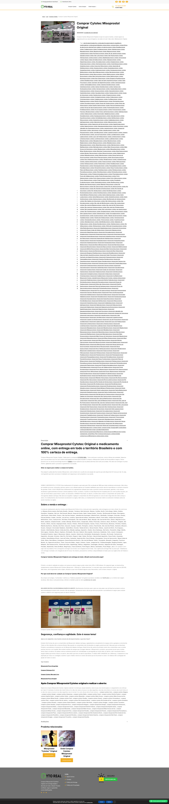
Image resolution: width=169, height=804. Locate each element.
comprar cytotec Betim (107, 76)
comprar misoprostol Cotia (100, 274)
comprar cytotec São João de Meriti (95, 203)
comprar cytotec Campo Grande (95, 86)
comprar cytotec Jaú (87, 130)
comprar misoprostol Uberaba (101, 419)
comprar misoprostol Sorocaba (99, 411)
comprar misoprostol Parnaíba (103, 357)
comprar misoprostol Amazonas (93, 234)
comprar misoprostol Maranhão (95, 332)
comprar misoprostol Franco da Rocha (107, 292)
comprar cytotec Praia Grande (96, 180)
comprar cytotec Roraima (95, 192)
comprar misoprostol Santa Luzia (94, 390)
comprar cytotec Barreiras (107, 72)
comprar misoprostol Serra (92, 409)
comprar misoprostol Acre (114, 228)
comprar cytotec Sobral (93, 213)
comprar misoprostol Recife (94, 375)
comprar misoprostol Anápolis (102, 236)
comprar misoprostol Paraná (92, 355)
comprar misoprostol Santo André (102, 392)
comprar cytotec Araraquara (109, 70)
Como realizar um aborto (100, 47)
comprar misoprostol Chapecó (92, 271)
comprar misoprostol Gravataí (94, 296)
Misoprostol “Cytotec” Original (49, 750)
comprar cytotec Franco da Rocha (99, 111)
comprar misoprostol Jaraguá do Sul (113, 313)
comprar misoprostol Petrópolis (113, 363)
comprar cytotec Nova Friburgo (93, 157)
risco (85, 436)
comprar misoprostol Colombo (109, 271)
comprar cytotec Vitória (89, 226)
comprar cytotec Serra (111, 211)
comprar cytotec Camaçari (113, 82)
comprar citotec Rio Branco (91, 53)
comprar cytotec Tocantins (112, 219)
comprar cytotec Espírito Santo (92, 105)
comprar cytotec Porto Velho (109, 178)
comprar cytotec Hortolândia (94, 118)
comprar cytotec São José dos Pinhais (108, 207)
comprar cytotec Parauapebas (108, 165)
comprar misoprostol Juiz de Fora (106, 319)
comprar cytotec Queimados (93, 182)
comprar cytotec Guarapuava (93, 116)
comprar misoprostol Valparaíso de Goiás (97, 421)
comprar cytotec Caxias (106, 93)
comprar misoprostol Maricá (112, 332)
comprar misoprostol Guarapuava (111, 296)
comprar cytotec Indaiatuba (106, 120)
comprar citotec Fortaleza (95, 49)
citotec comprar (110, 45)
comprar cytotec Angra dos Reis (94, 66)
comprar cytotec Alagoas (104, 59)
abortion (85, 43)
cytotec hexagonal (111, 427)
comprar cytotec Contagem (93, 97)
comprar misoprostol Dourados (95, 282)
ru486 (88, 436)
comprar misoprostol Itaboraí (92, 305)
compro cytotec (92, 427)
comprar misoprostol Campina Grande (97, 259)
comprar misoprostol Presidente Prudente (99, 373)
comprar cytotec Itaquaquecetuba (98, 126)
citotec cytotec (119, 45)
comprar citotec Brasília (113, 47)
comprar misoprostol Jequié (97, 315)
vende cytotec (104, 436)
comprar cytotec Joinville (91, 132)
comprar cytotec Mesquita (108, 149)
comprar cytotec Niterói (96, 155)
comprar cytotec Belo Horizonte (92, 76)
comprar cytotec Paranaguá (92, 165)
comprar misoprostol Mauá (115, 336)
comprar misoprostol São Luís (114, 404)
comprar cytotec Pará (95, 163)
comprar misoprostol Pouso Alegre (103, 371)
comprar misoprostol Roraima (103, 386)
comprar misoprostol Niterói (93, 344)
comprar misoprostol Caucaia (111, 267)
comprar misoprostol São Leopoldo (96, 404)
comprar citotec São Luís (92, 55)
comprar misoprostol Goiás (98, 294)
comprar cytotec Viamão (108, 224)
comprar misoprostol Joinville (92, 317)
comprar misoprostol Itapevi (94, 309)
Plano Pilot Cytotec (97, 433)
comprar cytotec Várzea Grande (92, 224)
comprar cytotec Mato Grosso (106, 147)
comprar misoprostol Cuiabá (93, 276)
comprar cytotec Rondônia (104, 190)
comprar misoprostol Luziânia (93, 325)
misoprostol (111, 431)
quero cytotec (111, 433)
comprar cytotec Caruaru (92, 91)
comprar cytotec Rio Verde (89, 190)
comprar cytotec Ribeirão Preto (100, 184)
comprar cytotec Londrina (92, 138)
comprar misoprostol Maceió (99, 328)
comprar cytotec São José (112, 203)
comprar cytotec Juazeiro (105, 132)
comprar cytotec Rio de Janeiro (108, 186)
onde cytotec (88, 433)
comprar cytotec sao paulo (114, 209)
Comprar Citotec (53, 16)
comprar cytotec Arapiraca (93, 70)
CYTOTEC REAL (82, 457)
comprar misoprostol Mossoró (92, 342)
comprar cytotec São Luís (99, 209)
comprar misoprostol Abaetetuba (97, 228)
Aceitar (101, 802)
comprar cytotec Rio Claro (91, 186)
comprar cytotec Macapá (91, 141)
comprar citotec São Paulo (106, 55)
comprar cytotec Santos (90, 199)
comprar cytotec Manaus (90, 143)
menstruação (88, 431)
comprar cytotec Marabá (104, 143)
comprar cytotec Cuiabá (91, 99)
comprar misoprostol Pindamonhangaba (101, 365)
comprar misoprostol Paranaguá (109, 355)
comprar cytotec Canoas (94, 89)
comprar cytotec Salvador (109, 192)
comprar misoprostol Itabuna (109, 305)
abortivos (104, 43)
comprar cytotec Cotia (107, 97)
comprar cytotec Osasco (100, 161)
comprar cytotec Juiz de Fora (93, 134)
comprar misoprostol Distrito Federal (102, 280)
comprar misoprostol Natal (108, 342)
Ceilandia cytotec (101, 45)
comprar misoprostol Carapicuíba (112, 263)
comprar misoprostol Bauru (99, 246)
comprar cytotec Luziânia (106, 138)
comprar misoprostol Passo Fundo (96, 359)
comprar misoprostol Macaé (110, 325)
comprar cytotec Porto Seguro (92, 178)
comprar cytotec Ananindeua (110, 64)
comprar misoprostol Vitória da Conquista (102, 425)
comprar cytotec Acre (115, 57)
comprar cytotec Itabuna (105, 122)
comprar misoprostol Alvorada (101, 232)
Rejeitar (109, 802)
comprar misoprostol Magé (115, 328)
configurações (90, 802)
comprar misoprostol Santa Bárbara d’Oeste (97, 388)
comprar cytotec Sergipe (98, 211)
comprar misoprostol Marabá (99, 330)
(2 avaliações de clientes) (90, 32)
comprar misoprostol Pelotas (108, 361)
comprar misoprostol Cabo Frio (103, 255)
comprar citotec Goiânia (109, 49)
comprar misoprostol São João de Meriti (96, 398)
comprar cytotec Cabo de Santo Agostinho (101, 80)
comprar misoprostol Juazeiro (109, 317)
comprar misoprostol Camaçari (102, 257)
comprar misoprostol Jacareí (95, 313)
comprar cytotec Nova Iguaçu (110, 157)
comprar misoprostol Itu (96, 311)
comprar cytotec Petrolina (94, 172)
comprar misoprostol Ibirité (94, 300)
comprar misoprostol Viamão (92, 423)
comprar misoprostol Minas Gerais (102, 338)
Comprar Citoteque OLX (48, 670)
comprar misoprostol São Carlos (98, 396)
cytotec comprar (101, 427)
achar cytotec (89, 45)
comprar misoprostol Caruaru (100, 265)
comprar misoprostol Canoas (95, 263)
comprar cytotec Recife (108, 182)
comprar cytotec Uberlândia (97, 222)
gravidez (86, 429)
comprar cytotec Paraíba (108, 163)
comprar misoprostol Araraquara (101, 242)
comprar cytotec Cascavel (106, 91)
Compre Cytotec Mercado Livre (50, 674)
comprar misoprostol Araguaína (111, 240)
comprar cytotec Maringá (91, 147)
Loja (47, 16)
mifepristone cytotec (102, 431)
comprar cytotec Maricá (108, 145)
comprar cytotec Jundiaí (108, 134)
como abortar (89, 47)
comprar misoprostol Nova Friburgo (95, 346)
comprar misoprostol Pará (108, 352)
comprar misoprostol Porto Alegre (93, 369)
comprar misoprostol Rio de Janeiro (102, 379)
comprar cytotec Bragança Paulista (110, 78)
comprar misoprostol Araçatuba (93, 240)
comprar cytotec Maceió (105, 141)
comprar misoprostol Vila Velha (109, 423)
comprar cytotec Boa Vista (93, 78)
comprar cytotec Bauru (90, 74)
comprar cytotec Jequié (100, 130)
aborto (109, 43)
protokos (104, 433)
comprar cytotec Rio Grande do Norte (94, 188)
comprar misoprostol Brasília (105, 253)
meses (94, 431)
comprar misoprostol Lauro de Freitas (110, 321)
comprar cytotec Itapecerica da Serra (93, 124)
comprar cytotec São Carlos (104, 201)
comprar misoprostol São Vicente (102, 407)
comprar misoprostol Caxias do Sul (101, 269)
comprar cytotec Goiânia (116, 111)
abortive (90, 43)
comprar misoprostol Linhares (99, 323)
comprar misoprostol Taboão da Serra (111, 413)
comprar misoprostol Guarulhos (100, 298)
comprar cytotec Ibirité (108, 118)
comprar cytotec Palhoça (114, 161)
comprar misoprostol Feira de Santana (94, 286)
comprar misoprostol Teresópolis (94, 417)
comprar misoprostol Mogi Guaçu (95, 340)
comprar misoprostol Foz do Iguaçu (95, 290)
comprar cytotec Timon (97, 219)
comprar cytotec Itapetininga (112, 124)
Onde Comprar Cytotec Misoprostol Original (66, 752)
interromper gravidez (95, 429)
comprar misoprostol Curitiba (109, 276)
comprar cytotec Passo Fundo (109, 167)
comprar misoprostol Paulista (91, 361)
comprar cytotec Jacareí (101, 128)
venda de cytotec (95, 436)
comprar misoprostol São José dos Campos (97, 402)
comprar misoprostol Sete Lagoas (109, 409)
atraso (95, 45)
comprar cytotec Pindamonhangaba (93, 174)
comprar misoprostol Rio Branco (113, 377)
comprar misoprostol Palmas (92, 352)
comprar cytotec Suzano (91, 215)
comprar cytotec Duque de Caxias (99, 103)
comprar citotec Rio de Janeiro (108, 53)
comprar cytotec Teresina (112, 217)
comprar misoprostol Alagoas (108, 230)
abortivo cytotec (97, 43)
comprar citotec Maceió (91, 51)
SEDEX (70, 461)
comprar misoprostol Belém (114, 246)
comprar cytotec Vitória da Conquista (106, 226)
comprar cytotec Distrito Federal (94, 101)
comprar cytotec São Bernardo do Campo (109, 199)
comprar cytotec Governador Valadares (99, 113)
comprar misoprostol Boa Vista (109, 251)
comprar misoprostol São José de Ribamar (95, 400)
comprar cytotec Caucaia (93, 93)
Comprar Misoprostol (77, 274)
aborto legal (114, 43)
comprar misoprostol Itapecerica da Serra (101, 307)
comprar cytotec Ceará (90, 95)
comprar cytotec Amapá (107, 62)
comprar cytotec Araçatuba (105, 68)
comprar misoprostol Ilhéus (109, 300)
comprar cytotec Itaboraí (91, 122)
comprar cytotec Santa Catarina (102, 195)
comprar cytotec (88, 57)
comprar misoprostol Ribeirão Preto (94, 377)
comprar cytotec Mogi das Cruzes (97, 151)
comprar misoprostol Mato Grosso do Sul (95, 336)
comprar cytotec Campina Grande (100, 84)
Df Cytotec (120, 427)
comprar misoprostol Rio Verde (90, 384)
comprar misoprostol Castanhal (94, 267)
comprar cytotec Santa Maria (91, 197)
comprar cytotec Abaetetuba (101, 57)
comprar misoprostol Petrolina (95, 363)
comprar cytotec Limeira (109, 136)
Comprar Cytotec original (114, 159)
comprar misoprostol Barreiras (111, 244)
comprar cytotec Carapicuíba (109, 89)
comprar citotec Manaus (105, 51)
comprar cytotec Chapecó (104, 95)
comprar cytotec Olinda (100, 159)
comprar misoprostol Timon (111, 417)
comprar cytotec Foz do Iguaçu (94, 109)
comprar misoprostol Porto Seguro (113, 369)
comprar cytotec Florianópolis (106, 107)
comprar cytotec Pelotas (110, 170)
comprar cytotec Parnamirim (93, 167)
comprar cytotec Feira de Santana (110, 105)
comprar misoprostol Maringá (99, 334)
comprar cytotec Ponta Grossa (98, 176)
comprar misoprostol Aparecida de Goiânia (97, 238)
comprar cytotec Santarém (106, 197)
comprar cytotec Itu (113, 126)
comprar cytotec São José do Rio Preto (108, 205)
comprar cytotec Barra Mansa (91, 72)
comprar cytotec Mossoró (100, 153)
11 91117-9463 (118, 7)
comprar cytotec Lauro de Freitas (92, 136)
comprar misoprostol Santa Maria (112, 390)
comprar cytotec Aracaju (91, 68)
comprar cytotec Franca (109, 109)
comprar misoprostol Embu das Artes (94, 284)
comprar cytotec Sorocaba (107, 213)
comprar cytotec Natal (113, 153)
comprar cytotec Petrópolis (109, 172)
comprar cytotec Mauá (94, 149)
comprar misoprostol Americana (111, 234)
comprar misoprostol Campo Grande (96, 261)
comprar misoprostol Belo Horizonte (104, 249)
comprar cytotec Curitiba (105, 99)
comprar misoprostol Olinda (113, 348)
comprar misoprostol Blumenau (92, 251)
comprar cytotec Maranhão (94, 145)
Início (43, 16)
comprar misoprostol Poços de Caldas (96, 367)
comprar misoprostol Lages (92, 321)
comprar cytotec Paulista (96, 170)
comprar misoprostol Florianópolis (96, 288)
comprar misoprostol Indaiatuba (102, 303)
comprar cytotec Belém (103, 74)
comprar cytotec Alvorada (93, 62)
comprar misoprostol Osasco (99, 350)
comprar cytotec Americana (94, 64)
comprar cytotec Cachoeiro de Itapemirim (94, 82)
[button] (72, 23)
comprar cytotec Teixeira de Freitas (95, 217)
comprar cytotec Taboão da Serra (107, 215)
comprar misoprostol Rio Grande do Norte (96, 382)
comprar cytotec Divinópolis (111, 101)
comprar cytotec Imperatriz (91, 120)
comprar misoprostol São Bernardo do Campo (97, 394)
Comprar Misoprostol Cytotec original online (108, 278)
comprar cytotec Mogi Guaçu (115, 151)
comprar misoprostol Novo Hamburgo (94, 348)
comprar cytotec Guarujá (108, 116)
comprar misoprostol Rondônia (108, 384)
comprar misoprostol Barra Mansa (92, 244)
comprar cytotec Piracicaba (110, 174)
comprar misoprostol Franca (113, 290)
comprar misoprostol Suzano (92, 413)
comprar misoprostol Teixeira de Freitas (103, 415)
